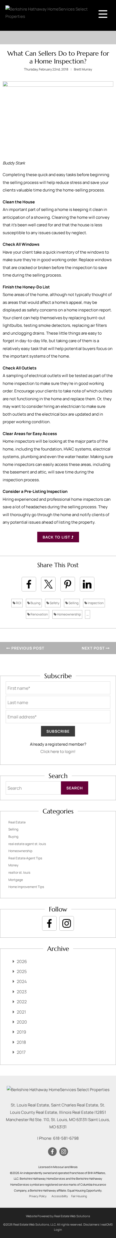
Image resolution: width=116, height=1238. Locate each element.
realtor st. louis (19, 872)
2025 (22, 971)
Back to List (57, 537)
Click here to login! (58, 751)
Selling (73, 603)
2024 (22, 981)
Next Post (94, 648)
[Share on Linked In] (87, 584)
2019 (21, 1032)
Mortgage (15, 879)
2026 (22, 961)
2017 (21, 1052)
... (87, 614)
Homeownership (68, 614)
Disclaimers (91, 1224)
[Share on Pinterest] (67, 584)
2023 (22, 992)
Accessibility (60, 1196)
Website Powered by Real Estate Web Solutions (58, 1216)
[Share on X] (48, 584)
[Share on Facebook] (29, 584)
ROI (18, 603)
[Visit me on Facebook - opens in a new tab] (49, 923)
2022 (22, 1002)
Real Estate (17, 822)
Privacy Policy (38, 1196)
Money (13, 865)
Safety (54, 603)
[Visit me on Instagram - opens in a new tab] (66, 923)
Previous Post (27, 648)
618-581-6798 (66, 1138)
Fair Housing (79, 1196)
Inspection (95, 603)
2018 (21, 1042)
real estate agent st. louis (27, 844)
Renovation (39, 614)
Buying (35, 603)
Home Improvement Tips (26, 886)
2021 (21, 1012)
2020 (22, 1022)
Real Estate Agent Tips (25, 858)
